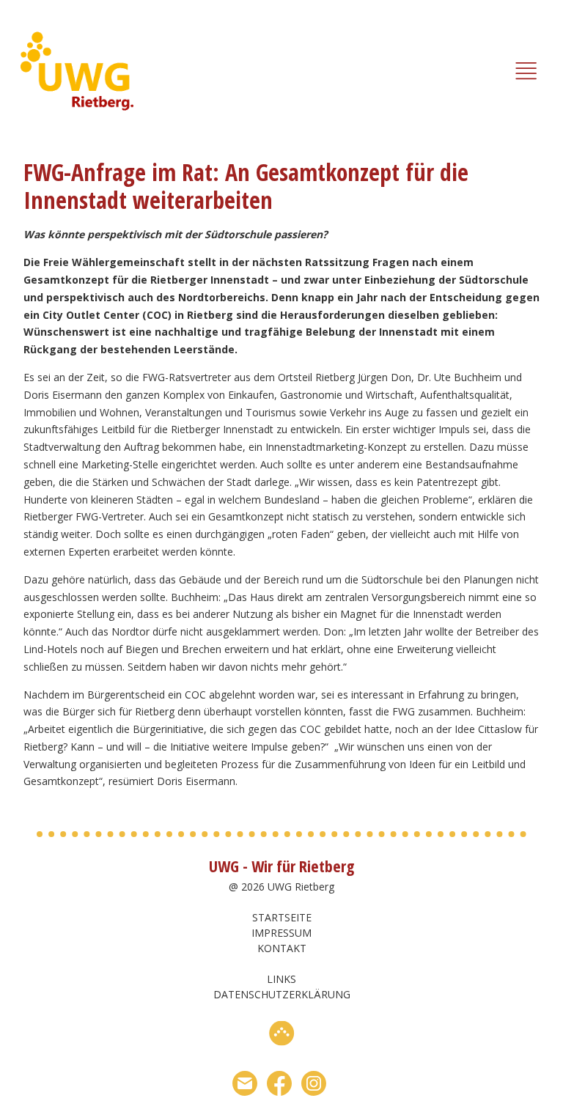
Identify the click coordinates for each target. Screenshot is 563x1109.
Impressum (281, 933)
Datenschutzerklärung (281, 994)
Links (281, 979)
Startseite (282, 917)
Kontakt (281, 948)
